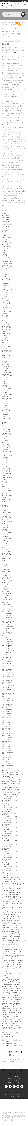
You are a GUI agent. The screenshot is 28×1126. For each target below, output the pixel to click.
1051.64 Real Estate (8, 621)
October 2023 (6, 287)
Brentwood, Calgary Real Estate (11, 792)
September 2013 (7, 499)
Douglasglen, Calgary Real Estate (11, 911)
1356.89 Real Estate (8, 691)
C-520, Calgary (6, 820)
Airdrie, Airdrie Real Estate (10, 772)
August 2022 (5, 313)
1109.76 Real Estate (8, 638)
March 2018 (5, 409)
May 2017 (5, 424)
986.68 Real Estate (7, 763)
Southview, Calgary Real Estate (11, 1010)
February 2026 (6, 237)
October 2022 (6, 309)
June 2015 (5, 461)
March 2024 (5, 278)
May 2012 (5, 527)
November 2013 (7, 496)
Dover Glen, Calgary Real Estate (11, 912)
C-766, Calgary (6, 861)
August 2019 (5, 378)
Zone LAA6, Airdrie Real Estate (11, 1040)
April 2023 (5, 298)
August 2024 (5, 269)
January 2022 (6, 326)
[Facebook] (6, 1086)
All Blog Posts (6, 215)
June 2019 (5, 381)
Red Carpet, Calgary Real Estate (11, 983)
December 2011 (6, 536)
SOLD (25, 10)
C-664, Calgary (6, 833)
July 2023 (5, 293)
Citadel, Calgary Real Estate (10, 887)
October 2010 (6, 556)
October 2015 (6, 453)
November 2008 (7, 599)
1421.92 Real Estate (8, 697)
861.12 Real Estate (7, 722)
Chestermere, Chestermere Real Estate (13, 883)
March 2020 (5, 365)
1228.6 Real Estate (7, 660)
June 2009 (5, 586)
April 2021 (5, 342)
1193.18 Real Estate (8, 652)
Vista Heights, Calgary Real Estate (12, 1023)
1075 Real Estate (7, 625)
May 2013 (5, 507)
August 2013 (5, 501)
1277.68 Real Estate (8, 674)
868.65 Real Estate (7, 730)
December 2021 (6, 328)
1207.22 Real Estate (8, 654)
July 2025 (5, 248)
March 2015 (5, 466)
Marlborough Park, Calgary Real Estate (13, 949)
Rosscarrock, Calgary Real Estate (11, 990)
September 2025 (7, 246)
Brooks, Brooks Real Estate (10, 794)
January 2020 (6, 368)
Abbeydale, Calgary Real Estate (11, 770)
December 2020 (6, 350)
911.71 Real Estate (7, 737)
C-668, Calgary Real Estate (10, 840)
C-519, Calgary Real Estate (10, 818)
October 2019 (6, 374)
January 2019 (6, 390)
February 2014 (6, 490)
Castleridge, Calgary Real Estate (11, 876)
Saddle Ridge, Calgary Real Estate (12, 997)
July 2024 (5, 271)
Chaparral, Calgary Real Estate (11, 879)
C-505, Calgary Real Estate (10, 816)
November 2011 (7, 538)
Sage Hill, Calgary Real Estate (10, 1001)
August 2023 (5, 291)
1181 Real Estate (7, 649)
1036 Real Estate (7, 617)
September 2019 (7, 376)
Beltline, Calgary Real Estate (10, 787)
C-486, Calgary (6, 809)
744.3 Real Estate (7, 721)
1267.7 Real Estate (7, 673)
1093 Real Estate (7, 632)
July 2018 (5, 402)
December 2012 (6, 516)
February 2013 (6, 512)
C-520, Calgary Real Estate (10, 822)
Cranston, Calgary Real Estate (10, 896)
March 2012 (5, 531)
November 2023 (7, 285)
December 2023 (6, 283)
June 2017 (5, 422)
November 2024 (7, 263)
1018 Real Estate (7, 613)
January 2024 (6, 282)
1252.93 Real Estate (8, 665)
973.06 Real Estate (7, 756)
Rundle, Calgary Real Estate (10, 992)
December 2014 (6, 472)
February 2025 (6, 258)
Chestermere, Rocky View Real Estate (13, 885)
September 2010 (7, 558)
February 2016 (6, 446)
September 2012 (7, 521)
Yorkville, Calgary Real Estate (10, 1032)
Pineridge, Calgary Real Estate (11, 981)
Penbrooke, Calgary (7, 977)
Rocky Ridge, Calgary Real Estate (11, 988)
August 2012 (5, 523)
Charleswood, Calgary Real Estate (12, 881)
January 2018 (6, 413)
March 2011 (5, 549)
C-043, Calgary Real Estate (10, 800)
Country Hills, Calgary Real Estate (12, 892)
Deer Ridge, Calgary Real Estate (11, 900)
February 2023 (6, 302)
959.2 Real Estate (7, 748)
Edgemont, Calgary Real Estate (11, 916)
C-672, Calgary (6, 846)
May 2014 (5, 485)
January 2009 (6, 595)
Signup (4, 1)
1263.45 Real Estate (8, 671)
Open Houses (6, 219)
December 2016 (6, 433)
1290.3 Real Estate (7, 676)
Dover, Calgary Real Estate (10, 914)
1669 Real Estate (7, 706)
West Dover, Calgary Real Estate (11, 1025)
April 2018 (5, 407)
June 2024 (5, 272)
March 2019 (5, 387)
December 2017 (6, 414)
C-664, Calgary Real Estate (10, 835)
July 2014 (5, 481)
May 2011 (5, 545)
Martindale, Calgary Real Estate (11, 953)
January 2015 (6, 470)
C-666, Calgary (6, 837)
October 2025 (6, 245)
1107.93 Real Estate (8, 636)
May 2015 (5, 462)
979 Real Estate (6, 759)
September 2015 (7, 455)
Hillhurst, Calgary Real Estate (10, 938)
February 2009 (6, 593)
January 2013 (6, 514)
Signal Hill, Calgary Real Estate (11, 1007)
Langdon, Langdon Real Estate (10, 944)
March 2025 (5, 256)
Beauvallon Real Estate (8, 785)
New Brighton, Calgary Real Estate (12, 964)
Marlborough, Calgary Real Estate (12, 951)
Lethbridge (5, 946)
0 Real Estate (6, 604)
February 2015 (6, 468)
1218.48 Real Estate (8, 656)
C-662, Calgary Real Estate (10, 831)
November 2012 (7, 518)
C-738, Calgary (6, 853)
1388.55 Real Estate (8, 693)
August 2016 (5, 437)
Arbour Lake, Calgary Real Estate (11, 781)
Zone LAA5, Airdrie (7, 1036)
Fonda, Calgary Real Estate (10, 925)
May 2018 (5, 405)
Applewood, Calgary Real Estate (11, 780)
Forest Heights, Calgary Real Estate (12, 927)
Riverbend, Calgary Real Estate (11, 986)
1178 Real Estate (7, 647)
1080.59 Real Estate (8, 628)
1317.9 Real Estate (7, 684)
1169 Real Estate (7, 643)
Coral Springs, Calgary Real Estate (12, 888)
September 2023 (7, 289)
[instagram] (14, 1086)
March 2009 (5, 592)
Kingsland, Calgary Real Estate (11, 942)
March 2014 (5, 488)
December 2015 (6, 449)
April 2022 (5, 320)
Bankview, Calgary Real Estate (11, 783)
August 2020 (5, 357)
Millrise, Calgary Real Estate (10, 957)
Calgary (4, 872)
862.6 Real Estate (7, 724)
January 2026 (6, 239)
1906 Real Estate (7, 709)
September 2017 (7, 418)
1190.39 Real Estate (8, 650)
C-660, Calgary (6, 826)
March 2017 (5, 427)
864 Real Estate (6, 726)
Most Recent (5, 226)
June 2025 (5, 250)
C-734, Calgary (6, 850)
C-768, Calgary (6, 864)
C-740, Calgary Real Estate (10, 857)
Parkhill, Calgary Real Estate (10, 972)
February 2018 (6, 411)
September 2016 (7, 435)
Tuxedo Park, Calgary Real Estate (11, 1021)
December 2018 (6, 392)
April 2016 (5, 442)
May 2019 (5, 383)
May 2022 (5, 318)
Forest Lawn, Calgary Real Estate (11, 929)
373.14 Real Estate (7, 715)
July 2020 (5, 359)
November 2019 (7, 372)
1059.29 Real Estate (8, 623)
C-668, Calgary (6, 839)
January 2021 (6, 348)
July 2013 (5, 503)
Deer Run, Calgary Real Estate (10, 901)
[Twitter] (10, 1086)
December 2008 (6, 597)
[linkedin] (17, 1086)
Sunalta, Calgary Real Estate (10, 1014)
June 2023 (5, 294)
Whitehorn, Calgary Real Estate (11, 1031)
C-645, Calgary (6, 824)
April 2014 (5, 486)
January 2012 (6, 534)
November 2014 (7, 473)
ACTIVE (19, 10)
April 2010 (5, 568)
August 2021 (5, 335)
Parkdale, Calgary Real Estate (10, 970)
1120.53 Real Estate (8, 639)
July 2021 (5, 337)
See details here (13, 52)
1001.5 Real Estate (7, 610)
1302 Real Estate (7, 680)
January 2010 (6, 573)
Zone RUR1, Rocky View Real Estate (12, 1042)
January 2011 (6, 553)
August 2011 (5, 542)
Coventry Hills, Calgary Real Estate (12, 894)
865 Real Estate (6, 728)
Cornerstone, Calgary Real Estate (11, 890)
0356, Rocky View (7, 606)
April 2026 (5, 234)
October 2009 (6, 579)
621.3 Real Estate (7, 717)
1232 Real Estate (7, 661)
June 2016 (5, 438)
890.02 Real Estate (7, 735)
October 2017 (6, 416)
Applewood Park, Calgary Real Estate (12, 778)
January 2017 (6, 431)
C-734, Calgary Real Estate (10, 852)
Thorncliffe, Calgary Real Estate (11, 1019)
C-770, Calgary (6, 868)
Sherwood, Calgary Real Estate (11, 1005)
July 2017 (5, 420)
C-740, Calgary (6, 855)
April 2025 (5, 254)
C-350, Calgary (6, 805)
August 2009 (5, 582)
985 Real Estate (6, 761)
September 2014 (7, 477)
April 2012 (5, 529)
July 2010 (5, 562)
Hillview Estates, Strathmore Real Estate (13, 940)
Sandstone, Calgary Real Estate (11, 1003)
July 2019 (5, 379)
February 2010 (6, 571)
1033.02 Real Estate (8, 615)
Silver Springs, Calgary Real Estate (15, 41)
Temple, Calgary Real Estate (10, 1018)
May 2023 (5, 296)
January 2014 (6, 492)
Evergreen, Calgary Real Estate (11, 922)
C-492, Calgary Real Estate (10, 813)
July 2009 (5, 584)
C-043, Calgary (6, 798)
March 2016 (5, 444)
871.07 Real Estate (7, 732)
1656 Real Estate (7, 704)
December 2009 (6, 575)
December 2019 (6, 370)
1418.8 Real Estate (7, 695)
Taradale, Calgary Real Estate (10, 1016)
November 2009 (7, 577)
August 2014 (5, 479)
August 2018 (5, 400)
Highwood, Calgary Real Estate (11, 936)
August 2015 (5, 457)
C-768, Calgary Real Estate (10, 866)
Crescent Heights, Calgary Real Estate (13, 898)
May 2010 (5, 566)
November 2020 (7, 352)
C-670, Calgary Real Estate (10, 844)
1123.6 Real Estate (7, 641)
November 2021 (7, 330)
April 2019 (5, 385)
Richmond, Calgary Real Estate (11, 984)
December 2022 (6, 306)
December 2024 (6, 261)
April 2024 (5, 276)
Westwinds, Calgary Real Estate (11, 1029)
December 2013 (6, 494)
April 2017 (5, 425)
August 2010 (5, 560)
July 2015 (5, 459)
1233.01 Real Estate (8, 663)
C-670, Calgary (6, 842)
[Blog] (21, 1086)
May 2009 (5, 588)
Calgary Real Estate (8, 874)
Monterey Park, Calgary (9, 959)
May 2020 (5, 363)
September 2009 (7, 581)
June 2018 (5, 403)
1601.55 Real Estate (8, 702)
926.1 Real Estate (7, 743)
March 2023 (5, 300)
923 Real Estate (6, 741)
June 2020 (5, 361)
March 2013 (5, 510)
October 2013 (6, 497)
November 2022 (7, 307)
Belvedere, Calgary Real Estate (11, 789)
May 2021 (5, 341)
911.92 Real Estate (7, 739)
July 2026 (5, 228)
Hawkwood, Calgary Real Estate (11, 935)
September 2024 (7, 267)
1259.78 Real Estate (8, 667)
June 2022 (5, 317)
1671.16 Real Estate (8, 708)
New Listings (6, 217)
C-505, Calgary (6, 815)
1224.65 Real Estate (8, 658)
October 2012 (6, 520)
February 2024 (6, 280)
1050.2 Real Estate (7, 619)
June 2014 (5, 483)
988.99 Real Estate (7, 765)
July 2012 (5, 525)
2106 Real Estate (7, 713)
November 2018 (7, 394)
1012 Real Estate (7, 612)
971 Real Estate (6, 754)
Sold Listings (5, 221)
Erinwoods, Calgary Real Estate (11, 920)
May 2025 (5, 252)
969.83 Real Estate (7, 752)
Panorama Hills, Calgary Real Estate (12, 968)
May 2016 (5, 440)
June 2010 (5, 564)
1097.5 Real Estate (7, 634)
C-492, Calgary (6, 811)
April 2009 (5, 590)
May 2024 (5, 274)
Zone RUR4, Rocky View (9, 1043)
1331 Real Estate (7, 687)
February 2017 (6, 429)
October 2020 (6, 354)
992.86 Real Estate (7, 769)
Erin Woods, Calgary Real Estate (11, 918)
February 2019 (6, 389)
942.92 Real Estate (7, 745)
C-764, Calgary (6, 859)
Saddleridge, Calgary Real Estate (11, 999)
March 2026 (5, 235)
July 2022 (5, 315)
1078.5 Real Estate (7, 626)
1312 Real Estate (7, 682)
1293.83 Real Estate (8, 678)
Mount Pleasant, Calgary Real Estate (12, 962)
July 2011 (5, 544)
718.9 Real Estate (7, 719)
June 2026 (5, 230)
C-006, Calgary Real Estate (10, 796)
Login (9, 1)
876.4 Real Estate (7, 733)
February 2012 (6, 533)
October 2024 (6, 265)
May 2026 (5, 232)
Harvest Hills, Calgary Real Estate (12, 933)
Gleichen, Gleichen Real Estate (11, 931)
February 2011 (6, 551)
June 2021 (5, 339)
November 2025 (7, 243)
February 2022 (6, 324)
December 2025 (6, 241)
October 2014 (6, 475)
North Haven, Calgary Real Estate (12, 966)
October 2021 (6, 331)
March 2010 (5, 569)
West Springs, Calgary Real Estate (12, 1027)
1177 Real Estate (7, 645)
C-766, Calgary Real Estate (10, 863)
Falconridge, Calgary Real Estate (11, 923)
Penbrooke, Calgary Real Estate (11, 979)
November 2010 (7, 555)
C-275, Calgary (6, 804)
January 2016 (6, 448)
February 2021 (6, 346)
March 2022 (5, 322)
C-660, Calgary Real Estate (10, 828)
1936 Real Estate (7, 711)
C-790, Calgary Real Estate (10, 870)
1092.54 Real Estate (8, 630)
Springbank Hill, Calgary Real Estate (12, 1012)
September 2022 (7, 311)
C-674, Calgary (6, 848)
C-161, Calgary (6, 802)
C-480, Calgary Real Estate (10, 807)
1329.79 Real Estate (8, 685)
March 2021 (5, 344)
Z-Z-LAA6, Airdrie (7, 1034)
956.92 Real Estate (7, 746)
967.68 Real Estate (7, 750)
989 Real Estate (6, 767)
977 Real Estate (6, 757)
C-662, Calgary (6, 829)
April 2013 (5, 509)
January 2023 (6, 304)
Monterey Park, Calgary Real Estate (12, 960)
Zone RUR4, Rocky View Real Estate (12, 1045)
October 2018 (6, 396)
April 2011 (5, 547)
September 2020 (7, 355)
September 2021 (7, 333)
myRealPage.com (16, 1105)
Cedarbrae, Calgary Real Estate (11, 877)
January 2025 (6, 259)
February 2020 (6, 366)
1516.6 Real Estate (7, 700)
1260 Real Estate (7, 669)
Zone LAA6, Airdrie (7, 1038)
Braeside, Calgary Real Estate (10, 791)
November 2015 (7, 451)
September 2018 (7, 398)
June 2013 (5, 505)
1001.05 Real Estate (8, 608)
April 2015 (5, 464)
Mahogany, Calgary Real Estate (11, 948)
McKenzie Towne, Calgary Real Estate (13, 955)
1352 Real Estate (7, 689)
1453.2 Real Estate (7, 698)
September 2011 (7, 540)
